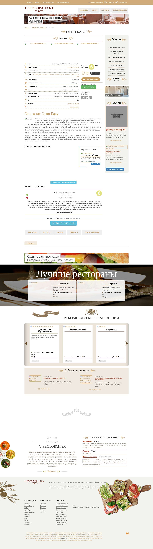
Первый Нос (87, 441)
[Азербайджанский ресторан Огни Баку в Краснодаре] (63, 44)
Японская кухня (61, 508)
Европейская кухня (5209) (116, 52)
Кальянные (27, 522)
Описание (63, 38)
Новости (29, 2)
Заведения (84, 10)
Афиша (37, 2)
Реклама (42, 512)
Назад (31, 243)
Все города (110, 2)
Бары (25, 518)
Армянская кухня (61, 518)
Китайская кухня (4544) (117, 73)
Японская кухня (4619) (116, 69)
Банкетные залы (29, 512)
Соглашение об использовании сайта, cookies (86, 507)
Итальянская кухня (62, 506)
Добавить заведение (96, 2)
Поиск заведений (120, 10)
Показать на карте (73, 67)
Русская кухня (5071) (116, 61)
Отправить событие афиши (115, 169)
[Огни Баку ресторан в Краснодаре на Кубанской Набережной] (89, 44)
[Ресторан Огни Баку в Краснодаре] (37, 44)
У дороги (86, 451)
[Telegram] (86, 97)
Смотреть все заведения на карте (63, 182)
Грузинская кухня (61, 522)
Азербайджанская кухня (41, 74)
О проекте (105, 10)
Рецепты (74, 505)
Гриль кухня (59, 512)
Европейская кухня (62, 504)
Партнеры (43, 508)
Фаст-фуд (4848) (116, 65)
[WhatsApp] (90, 97)
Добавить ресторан (48, 2)
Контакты (43, 506)
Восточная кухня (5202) (116, 57)
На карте (46, 232)
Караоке (26, 524)
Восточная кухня (54, 74)
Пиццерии (27, 514)
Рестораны (27, 504)
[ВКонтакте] (83, 97)
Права (42, 510)
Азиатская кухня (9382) (117, 47)
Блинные (27, 516)
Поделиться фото (89, 87)
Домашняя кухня (65, 74)
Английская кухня (61, 520)
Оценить (94, 164)
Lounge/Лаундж (29, 506)
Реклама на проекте (63, 2)
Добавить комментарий (64, 212)
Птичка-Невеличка (90, 457)
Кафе (26, 508)
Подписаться (122, 2)
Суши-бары (27, 510)
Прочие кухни (60, 524)
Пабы (26, 520)
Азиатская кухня (61, 516)
